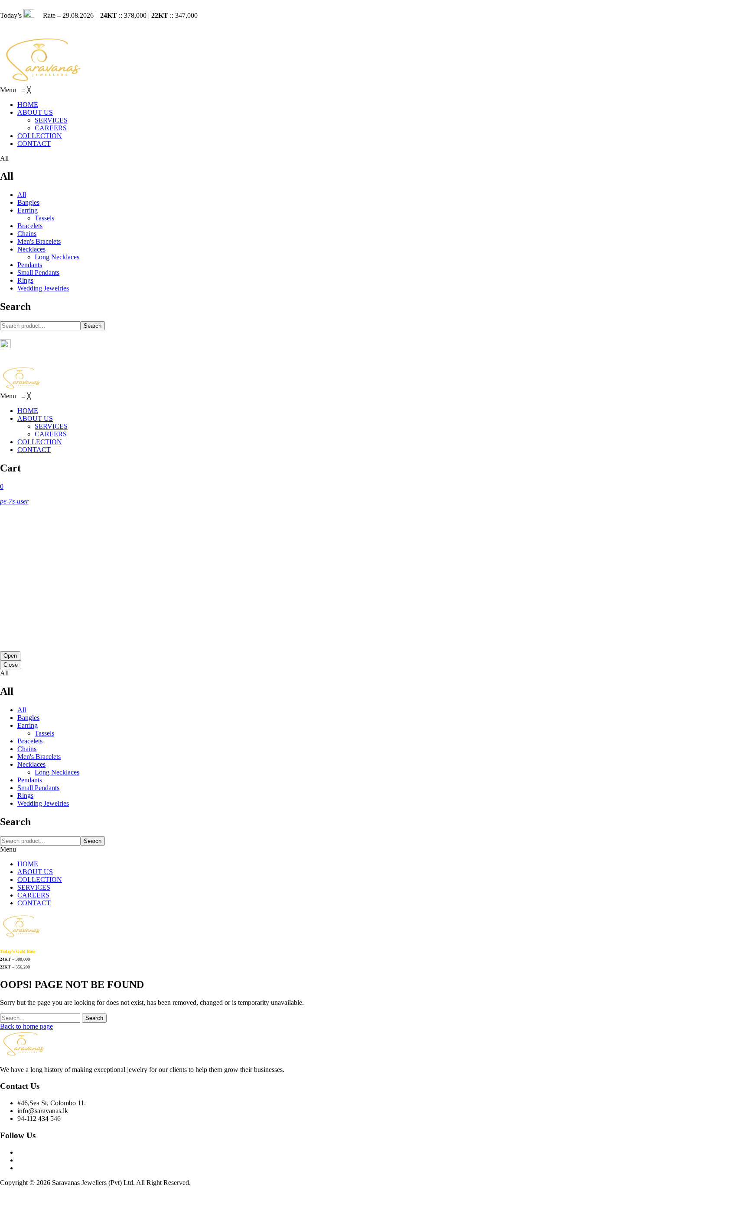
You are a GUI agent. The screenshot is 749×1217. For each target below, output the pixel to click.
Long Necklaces (57, 257)
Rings (25, 280)
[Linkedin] (20, 1168)
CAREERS (33, 895)
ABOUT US (35, 871)
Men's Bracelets (39, 241)
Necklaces (31, 249)
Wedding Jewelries (43, 288)
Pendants (29, 264)
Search (92, 326)
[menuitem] (27, 104)
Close (10, 665)
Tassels (44, 218)
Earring (27, 210)
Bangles (28, 202)
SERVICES (33, 887)
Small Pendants (38, 272)
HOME (27, 864)
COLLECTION (39, 879)
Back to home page (26, 1026)
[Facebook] (20, 1152)
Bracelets (29, 225)
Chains (26, 233)
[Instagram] (20, 1160)
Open (10, 655)
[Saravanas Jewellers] (43, 81)
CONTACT (34, 903)
